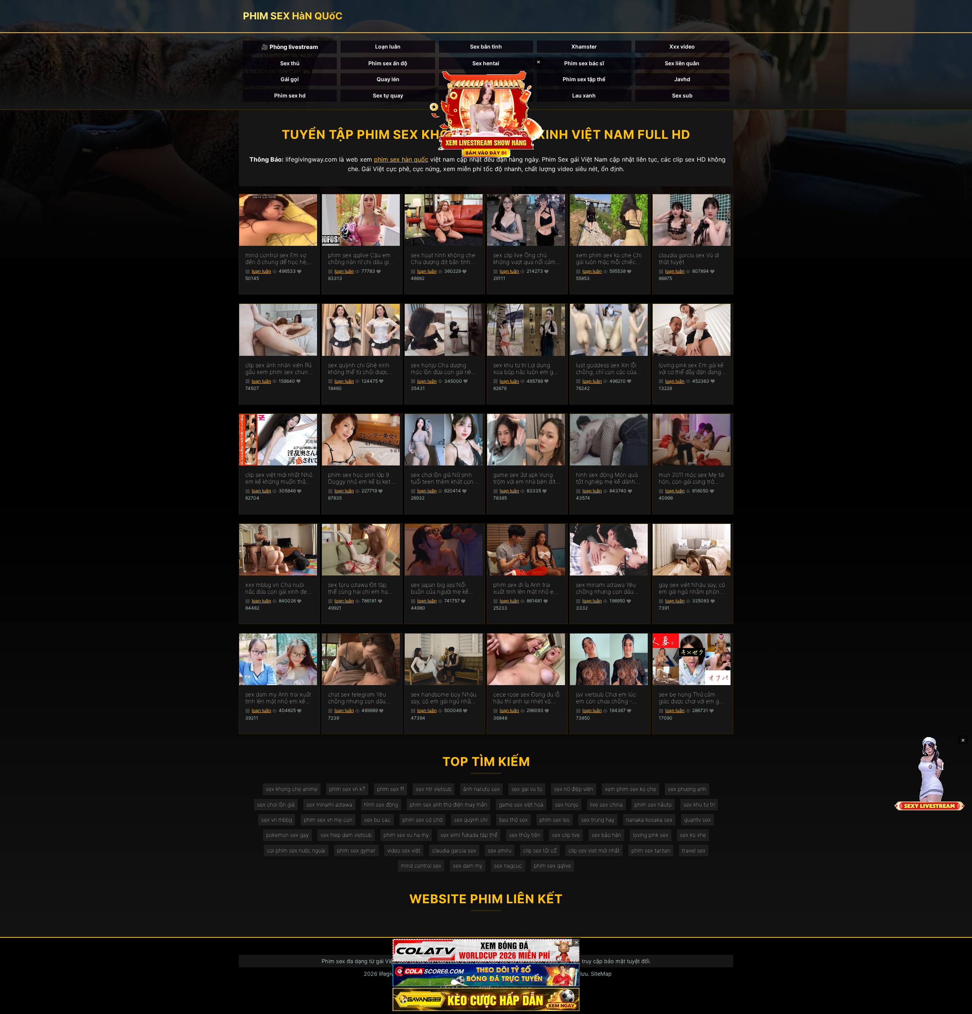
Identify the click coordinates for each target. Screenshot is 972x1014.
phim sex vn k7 (347, 789)
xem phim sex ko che (630, 789)
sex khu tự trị (699, 804)
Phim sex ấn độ (387, 63)
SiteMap (601, 973)
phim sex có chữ (422, 819)
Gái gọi (290, 79)
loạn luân (261, 271)
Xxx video (682, 46)
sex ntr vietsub (433, 789)
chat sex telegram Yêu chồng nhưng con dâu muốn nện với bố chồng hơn (359, 698)
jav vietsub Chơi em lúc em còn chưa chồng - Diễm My (606, 698)
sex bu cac (377, 819)
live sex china (606, 804)
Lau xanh (584, 95)
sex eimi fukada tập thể (468, 835)
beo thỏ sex (513, 819)
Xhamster (584, 46)
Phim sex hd (290, 95)
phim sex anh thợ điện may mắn (448, 804)
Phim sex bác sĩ (584, 63)
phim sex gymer (356, 850)
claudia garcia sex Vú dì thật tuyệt (689, 259)
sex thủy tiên (524, 835)
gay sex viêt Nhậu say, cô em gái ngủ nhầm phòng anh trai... (692, 588)
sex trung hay (597, 819)
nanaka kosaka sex (649, 819)
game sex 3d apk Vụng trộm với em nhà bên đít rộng (524, 478)
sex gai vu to (526, 789)
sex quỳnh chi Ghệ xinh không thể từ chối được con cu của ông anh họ (359, 369)
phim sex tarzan (650, 850)
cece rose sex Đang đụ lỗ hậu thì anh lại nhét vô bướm (526, 698)
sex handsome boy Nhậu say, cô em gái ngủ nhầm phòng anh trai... (444, 698)
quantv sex (697, 819)
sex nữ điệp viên (573, 789)
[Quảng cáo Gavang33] (486, 999)
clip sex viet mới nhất (594, 850)
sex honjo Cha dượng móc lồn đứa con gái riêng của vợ (444, 369)
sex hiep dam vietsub (346, 835)
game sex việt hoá (521, 804)
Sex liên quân (682, 63)
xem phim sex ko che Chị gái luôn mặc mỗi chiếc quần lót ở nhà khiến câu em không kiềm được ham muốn (609, 259)
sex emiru (499, 850)
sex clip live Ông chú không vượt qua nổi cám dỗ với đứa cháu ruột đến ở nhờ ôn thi (525, 259)
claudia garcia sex (454, 850)
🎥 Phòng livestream (289, 46)
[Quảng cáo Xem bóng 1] (486, 950)
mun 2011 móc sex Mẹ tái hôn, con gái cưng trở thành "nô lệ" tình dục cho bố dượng (692, 478)
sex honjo (566, 804)
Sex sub (682, 95)
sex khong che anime (291, 789)
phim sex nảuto (653, 804)
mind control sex (421, 865)
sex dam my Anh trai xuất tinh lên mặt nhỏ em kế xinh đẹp (278, 698)
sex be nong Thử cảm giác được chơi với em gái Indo (691, 698)
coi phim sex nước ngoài (296, 850)
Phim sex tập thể (584, 79)
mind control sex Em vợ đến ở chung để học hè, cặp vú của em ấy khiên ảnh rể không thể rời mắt (277, 259)
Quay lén (388, 79)
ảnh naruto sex (481, 789)
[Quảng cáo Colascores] (486, 974)
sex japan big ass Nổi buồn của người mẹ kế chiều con (440, 588)
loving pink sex (650, 835)
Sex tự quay (388, 95)
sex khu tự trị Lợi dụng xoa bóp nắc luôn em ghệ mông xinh (526, 369)
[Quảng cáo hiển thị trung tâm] (486, 114)
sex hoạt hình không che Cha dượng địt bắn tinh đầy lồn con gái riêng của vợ (443, 259)
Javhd (682, 79)
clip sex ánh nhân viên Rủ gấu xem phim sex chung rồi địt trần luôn (278, 369)
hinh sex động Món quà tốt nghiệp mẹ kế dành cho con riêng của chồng (608, 478)
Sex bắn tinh (486, 46)
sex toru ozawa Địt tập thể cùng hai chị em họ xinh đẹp (358, 588)
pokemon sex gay (287, 835)
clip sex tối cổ (540, 850)
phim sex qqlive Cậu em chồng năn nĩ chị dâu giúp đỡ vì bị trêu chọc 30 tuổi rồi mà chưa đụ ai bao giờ (362, 259)
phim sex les (555, 819)
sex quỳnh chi (471, 819)
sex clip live (566, 835)
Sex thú (290, 63)
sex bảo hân (606, 835)
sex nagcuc (508, 865)
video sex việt (403, 850)
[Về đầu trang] (955, 1005)
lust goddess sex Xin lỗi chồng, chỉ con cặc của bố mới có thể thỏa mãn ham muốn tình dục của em (607, 369)
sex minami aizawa (329, 804)
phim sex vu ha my (406, 835)
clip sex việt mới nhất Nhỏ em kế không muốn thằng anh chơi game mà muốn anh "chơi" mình (278, 478)
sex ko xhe (693, 835)
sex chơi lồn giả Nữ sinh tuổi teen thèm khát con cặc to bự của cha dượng (443, 478)
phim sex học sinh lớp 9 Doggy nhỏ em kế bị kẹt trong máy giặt (359, 478)
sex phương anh (687, 789)
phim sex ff (390, 789)
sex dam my (467, 865)
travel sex (693, 850)
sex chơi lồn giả (276, 804)
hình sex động (381, 804)
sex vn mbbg (276, 819)
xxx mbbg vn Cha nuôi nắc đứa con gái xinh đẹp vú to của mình (278, 588)
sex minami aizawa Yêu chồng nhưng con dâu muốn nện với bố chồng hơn (607, 588)
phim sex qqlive (552, 865)
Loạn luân (388, 46)
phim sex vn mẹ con (328, 819)
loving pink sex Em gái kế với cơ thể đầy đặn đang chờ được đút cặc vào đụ (691, 369)
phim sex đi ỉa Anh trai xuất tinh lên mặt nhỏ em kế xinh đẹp (526, 588)
